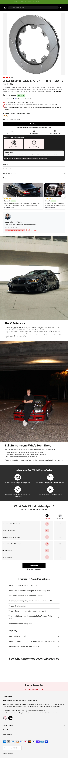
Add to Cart (34, 565)
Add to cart (34, 124)
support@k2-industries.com (31, 158)
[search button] (9, 8)
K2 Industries (10, 753)
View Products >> (34, 689)
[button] (61, 7)
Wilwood (5, 120)
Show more (57, 91)
